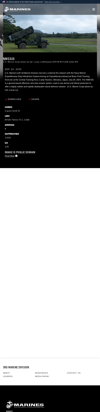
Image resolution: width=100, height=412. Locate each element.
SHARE (35, 99)
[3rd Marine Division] (17, 9)
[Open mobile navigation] (94, 9)
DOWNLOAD (14, 99)
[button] (53, 2)
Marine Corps (50, 405)
